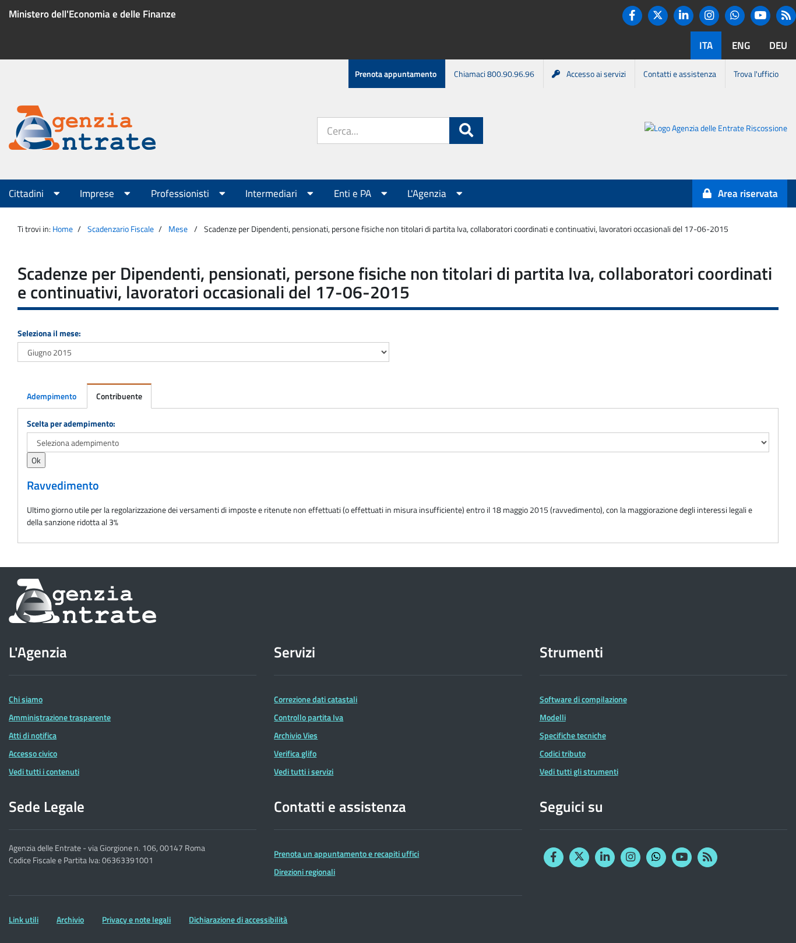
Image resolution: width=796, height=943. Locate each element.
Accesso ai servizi (596, 74)
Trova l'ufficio (756, 74)
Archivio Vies (296, 735)
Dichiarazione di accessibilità (238, 919)
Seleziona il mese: (49, 333)
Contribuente (119, 396)
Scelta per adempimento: (71, 423)
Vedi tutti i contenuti (44, 771)
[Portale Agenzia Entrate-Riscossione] (715, 130)
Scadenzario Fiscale (120, 229)
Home (62, 229)
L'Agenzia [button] (428, 193)
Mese (178, 229)
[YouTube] (760, 16)
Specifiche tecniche (573, 735)
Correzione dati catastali (315, 699)
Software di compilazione (583, 699)
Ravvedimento (63, 485)
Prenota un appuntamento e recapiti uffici (346, 853)
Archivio (70, 919)
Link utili (23, 919)
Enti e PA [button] (354, 193)
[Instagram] (709, 16)
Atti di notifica (33, 735)
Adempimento (51, 396)
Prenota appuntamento (395, 74)
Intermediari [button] (272, 193)
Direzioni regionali (304, 871)
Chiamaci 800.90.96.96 (494, 74)
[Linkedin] (683, 16)
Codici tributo (563, 753)
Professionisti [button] (181, 193)
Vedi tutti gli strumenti (579, 771)
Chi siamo (26, 699)
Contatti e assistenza (679, 74)
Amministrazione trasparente (60, 717)
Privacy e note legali (136, 919)
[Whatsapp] (735, 16)
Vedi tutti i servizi (303, 771)
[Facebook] (632, 16)
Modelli (553, 717)
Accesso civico (33, 753)
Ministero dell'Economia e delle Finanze (92, 14)
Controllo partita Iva (308, 717)
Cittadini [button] (27, 193)
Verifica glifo (295, 753)
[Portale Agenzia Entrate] (82, 130)
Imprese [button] (98, 193)
